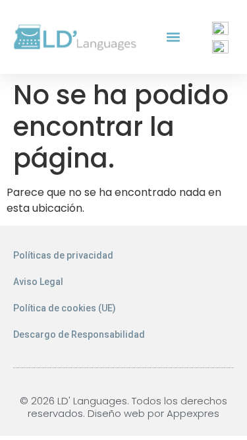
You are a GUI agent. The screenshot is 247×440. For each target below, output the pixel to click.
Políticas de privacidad (63, 255)
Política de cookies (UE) (64, 308)
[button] (173, 37)
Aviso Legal (38, 281)
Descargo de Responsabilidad (79, 334)
